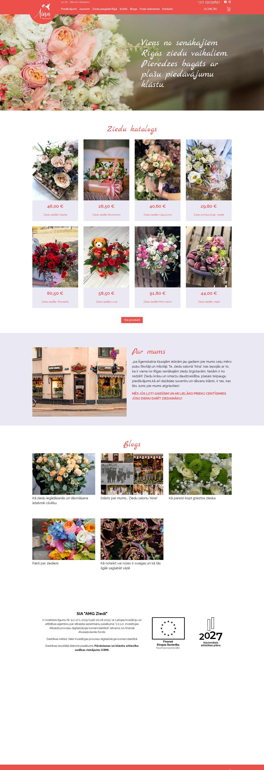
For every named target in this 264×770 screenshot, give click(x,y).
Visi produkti (132, 320)
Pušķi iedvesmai (150, 9)
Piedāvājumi (69, 9)
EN (210, 9)
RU (215, 9)
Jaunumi (84, 9)
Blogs (133, 9)
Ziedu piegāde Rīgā (104, 9)
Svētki (124, 9)
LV (205, 9)
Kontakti (167, 9)
